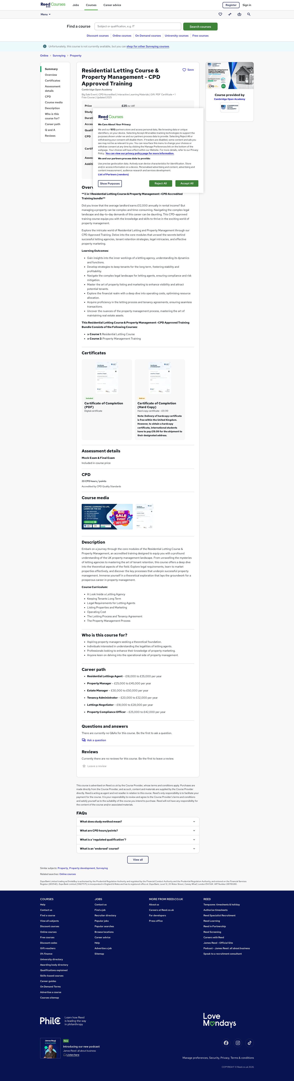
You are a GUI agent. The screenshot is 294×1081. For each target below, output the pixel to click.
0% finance (46, 953)
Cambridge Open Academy (229, 99)
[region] (148, 150)
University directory (51, 959)
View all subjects (49, 920)
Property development (82, 868)
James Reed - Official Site (218, 942)
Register (231, 5)
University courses (177, 35)
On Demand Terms (50, 986)
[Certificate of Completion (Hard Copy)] (160, 378)
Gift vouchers (47, 948)
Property (75, 55)
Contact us (46, 909)
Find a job (100, 909)
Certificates (52, 80)
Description (52, 108)
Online (44, 55)
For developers (157, 915)
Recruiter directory (105, 915)
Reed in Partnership (214, 926)
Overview (51, 75)
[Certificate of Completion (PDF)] (107, 378)
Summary (51, 69)
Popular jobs (102, 920)
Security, (214, 1058)
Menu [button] (44, 14)
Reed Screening (212, 931)
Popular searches (104, 926)
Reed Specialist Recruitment (219, 915)
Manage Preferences (195, 1058)
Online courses (122, 35)
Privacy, (225, 1058)
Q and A (50, 130)
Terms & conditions (242, 1058)
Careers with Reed (213, 937)
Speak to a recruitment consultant (222, 953)
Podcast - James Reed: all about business (226, 948)
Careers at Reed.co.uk (161, 909)
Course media (54, 102)
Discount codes (48, 942)
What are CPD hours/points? (99, 830)
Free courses (200, 35)
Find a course (79, 26)
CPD (48, 96)
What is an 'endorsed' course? (99, 848)
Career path (52, 124)
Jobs (75, 5)
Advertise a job (103, 948)
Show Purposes (110, 183)
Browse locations (104, 931)
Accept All (187, 183)
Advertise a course (50, 992)
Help (42, 904)
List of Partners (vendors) (113, 174)
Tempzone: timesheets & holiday (221, 904)
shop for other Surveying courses (148, 46)
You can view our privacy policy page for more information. (139, 153)
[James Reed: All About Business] (50, 1048)
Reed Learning (211, 920)
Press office (156, 920)
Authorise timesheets (215, 909)
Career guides (48, 981)
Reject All (161, 183)
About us (154, 904)
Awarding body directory (54, 964)
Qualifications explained (54, 970)
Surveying (59, 55)
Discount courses (98, 35)
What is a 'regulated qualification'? (103, 839)
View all (138, 859)
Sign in (247, 5)
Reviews (50, 136)
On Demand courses (148, 35)
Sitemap (99, 953)
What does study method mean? (101, 821)
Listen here (73, 1054)
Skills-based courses (51, 975)
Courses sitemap (49, 997)
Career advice (112, 5)
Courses (91, 5)
